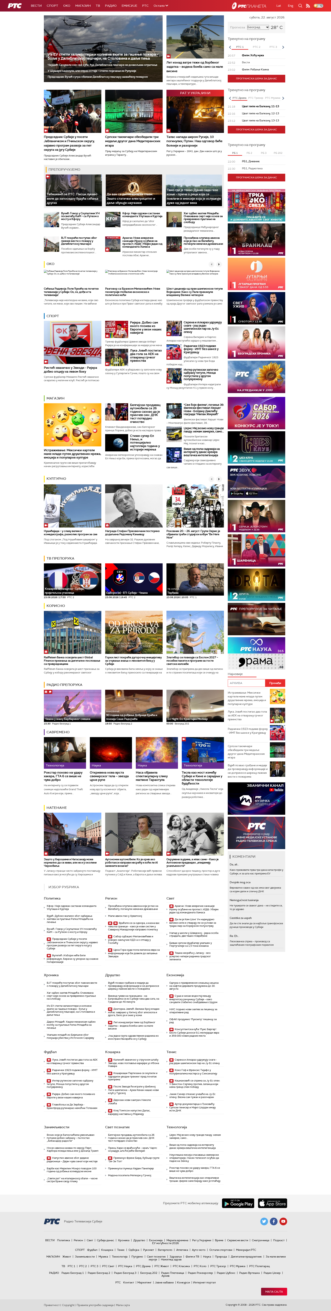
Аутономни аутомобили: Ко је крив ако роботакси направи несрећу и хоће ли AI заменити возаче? (131, 862)
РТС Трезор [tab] (255, 98)
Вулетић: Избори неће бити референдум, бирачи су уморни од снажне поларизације (72, 959)
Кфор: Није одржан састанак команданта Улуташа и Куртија (142, 215)
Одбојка (134, 1250)
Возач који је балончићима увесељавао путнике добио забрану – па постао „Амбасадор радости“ (70, 1137)
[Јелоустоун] (256, 516)
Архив (165, 1275)
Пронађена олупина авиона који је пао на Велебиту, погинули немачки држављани (203, 240)
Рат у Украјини (201, 1240)
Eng (290, 6)
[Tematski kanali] (256, 653)
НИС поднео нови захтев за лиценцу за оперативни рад (193, 1011)
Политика (52, 898)
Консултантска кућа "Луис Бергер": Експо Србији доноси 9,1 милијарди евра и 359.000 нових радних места (194, 1032)
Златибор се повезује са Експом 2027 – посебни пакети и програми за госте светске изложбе (192, 661)
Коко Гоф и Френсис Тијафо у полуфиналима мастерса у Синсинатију (193, 1071)
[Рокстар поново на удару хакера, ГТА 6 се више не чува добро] (65, 753)
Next (283, 47)
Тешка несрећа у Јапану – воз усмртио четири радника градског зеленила (190, 956)
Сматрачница (260, 1240)
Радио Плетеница (172, 1273)
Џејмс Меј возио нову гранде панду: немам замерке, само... (204, 429)
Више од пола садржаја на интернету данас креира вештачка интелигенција (202, 452)
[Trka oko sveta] (256, 205)
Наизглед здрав (171, 1259)
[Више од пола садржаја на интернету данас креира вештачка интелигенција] (174, 455)
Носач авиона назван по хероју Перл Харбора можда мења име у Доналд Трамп (72, 1149)
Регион (111, 898)
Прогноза (237, 27)
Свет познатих (117, 1127)
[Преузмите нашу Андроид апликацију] (238, 1203)
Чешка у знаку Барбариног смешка (67, 717)
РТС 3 (94, 1266)
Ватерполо (165, 1250)
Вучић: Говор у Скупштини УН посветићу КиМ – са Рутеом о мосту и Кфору (80, 216)
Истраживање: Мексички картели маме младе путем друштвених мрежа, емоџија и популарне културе (72, 453)
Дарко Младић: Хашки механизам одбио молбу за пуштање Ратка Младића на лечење (71, 1024)
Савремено (58, 732)
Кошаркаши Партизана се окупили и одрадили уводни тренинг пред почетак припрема (132, 1076)
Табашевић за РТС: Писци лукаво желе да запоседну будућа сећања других (72, 198)
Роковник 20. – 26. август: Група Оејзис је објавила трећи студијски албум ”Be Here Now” (193, 534)
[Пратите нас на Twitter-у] (264, 1221)
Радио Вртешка (249, 1273)
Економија (175, 975)
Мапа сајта (274, 1291)
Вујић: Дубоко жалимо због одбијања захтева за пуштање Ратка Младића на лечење (70, 918)
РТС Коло (200, 1266)
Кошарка (112, 1052)
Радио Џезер (272, 1273)
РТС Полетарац (259, 1266)
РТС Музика (237, 1266)
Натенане (57, 807)
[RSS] (308, 6)
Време (219, 1240)
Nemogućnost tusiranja (244, 900)
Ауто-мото (199, 1250)
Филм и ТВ (192, 1256)
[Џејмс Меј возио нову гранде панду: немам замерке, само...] (174, 434)
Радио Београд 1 (72, 1273)
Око (50, 264)
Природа (221, 1256)
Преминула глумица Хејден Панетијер (131, 1168)
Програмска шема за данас (256, 78)
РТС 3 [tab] (273, 47)
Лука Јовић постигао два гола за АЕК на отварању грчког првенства (146, 355)
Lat (278, 6)
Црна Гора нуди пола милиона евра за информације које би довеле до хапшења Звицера (134, 953)
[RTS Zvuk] (256, 482)
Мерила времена (177, 1240)
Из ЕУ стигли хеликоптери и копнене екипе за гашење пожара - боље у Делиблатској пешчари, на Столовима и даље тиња (103, 56)
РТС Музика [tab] (272, 98)
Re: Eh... (234, 936)
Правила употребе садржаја (95, 1305)
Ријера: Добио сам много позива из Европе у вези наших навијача (145, 327)
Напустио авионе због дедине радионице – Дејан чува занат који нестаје (72, 1159)
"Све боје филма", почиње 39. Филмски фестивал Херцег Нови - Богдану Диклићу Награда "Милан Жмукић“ (204, 409)
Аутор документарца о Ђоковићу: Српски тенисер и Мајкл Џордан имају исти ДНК (192, 1107)
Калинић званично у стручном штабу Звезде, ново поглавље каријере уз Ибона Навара (133, 1063)
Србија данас (105, 1240)
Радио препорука (64, 684)
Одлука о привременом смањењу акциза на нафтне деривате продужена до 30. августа (194, 985)
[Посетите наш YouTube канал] (283, 1221)
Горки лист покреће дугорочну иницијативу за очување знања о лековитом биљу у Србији (133, 661)
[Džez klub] (256, 447)
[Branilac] (256, 239)
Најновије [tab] (235, 674)
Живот (66, 1256)
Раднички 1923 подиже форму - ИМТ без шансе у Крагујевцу (201, 349)
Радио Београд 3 (125, 1273)
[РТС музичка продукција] (256, 798)
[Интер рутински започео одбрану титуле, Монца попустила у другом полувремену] (174, 376)
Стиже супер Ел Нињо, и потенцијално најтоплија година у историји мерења (145, 442)
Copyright (68, 1305)
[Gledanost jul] (256, 377)
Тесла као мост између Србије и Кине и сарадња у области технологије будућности (202, 778)
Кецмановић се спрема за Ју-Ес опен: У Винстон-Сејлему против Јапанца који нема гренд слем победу (194, 1084)
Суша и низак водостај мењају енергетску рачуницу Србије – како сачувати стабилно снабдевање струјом (193, 999)
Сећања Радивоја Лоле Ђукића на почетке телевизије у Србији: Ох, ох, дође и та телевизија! (71, 292)
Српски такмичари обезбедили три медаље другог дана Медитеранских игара (132, 141)
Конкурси (183, 1282)
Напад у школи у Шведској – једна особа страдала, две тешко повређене (193, 934)
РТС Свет (108, 1266)
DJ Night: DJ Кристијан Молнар (187, 719)
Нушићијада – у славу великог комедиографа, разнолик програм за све (70, 532)
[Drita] (256, 585)
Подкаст (279, 1240)
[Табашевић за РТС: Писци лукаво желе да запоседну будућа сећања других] (74, 190)
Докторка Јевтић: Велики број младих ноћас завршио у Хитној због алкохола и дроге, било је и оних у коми (133, 1012)
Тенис (171, 1052)
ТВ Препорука (60, 558)
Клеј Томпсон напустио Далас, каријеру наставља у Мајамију (129, 1112)
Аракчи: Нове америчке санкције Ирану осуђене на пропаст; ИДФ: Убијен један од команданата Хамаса (142, 242)
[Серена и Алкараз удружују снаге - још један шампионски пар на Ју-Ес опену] (174, 328)
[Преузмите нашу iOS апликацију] (272, 1203)
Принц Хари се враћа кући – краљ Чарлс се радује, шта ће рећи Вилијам (132, 1149)
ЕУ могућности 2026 (165, 1243)
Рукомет (148, 1250)
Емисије (129, 6)
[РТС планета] (249, 6)
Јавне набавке (164, 1282)
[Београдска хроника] (256, 342)
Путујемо (137, 1256)
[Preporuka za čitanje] (256, 619)
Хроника (51, 975)
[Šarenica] (256, 550)
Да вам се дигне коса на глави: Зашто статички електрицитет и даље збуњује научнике (131, 198)
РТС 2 (83, 1266)
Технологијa (176, 1127)
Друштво (112, 975)
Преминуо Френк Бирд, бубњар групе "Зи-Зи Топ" (133, 1159)
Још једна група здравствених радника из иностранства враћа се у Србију (133, 1037)
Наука (207, 1256)
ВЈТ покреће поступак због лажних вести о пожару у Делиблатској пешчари (79, 240)
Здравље (176, 1256)
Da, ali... (234, 864)
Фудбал (50, 1052)
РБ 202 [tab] (278, 153)
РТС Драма (143, 1266)
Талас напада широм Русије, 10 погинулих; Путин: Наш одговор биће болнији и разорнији (194, 141)
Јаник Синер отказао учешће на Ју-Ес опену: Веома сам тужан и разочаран (192, 1095)
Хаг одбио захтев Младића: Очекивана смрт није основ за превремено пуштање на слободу (203, 218)
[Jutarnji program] (256, 274)
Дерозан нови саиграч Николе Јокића (129, 1101)
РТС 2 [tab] (256, 47)
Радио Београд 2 (99, 1273)
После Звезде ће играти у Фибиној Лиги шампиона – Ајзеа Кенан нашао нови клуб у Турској (133, 1090)
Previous (230, 47)
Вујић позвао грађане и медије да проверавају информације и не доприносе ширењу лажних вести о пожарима (133, 985)
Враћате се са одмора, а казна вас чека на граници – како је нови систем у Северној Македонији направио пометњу (134, 926)
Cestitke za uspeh (241, 918)
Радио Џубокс (226, 1273)
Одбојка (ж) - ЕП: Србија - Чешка (127, 592)
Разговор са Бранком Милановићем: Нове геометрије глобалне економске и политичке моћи (132, 292)
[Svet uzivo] (256, 308)
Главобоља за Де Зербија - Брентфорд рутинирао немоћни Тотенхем (72, 1106)
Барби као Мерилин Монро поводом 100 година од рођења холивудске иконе (72, 1170)
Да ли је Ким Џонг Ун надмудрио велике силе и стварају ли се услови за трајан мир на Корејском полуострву (192, 922)
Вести (36, 6)
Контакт (128, 1282)
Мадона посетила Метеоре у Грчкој (129, 1175)
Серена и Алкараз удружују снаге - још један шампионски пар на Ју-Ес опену (203, 327)
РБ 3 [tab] (263, 153)
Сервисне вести (237, 1240)
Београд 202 (148, 1273)
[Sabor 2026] (256, 413)
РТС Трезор (218, 1266)
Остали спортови (220, 1250)
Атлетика (182, 1250)
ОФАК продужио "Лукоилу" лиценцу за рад (193, 1021)
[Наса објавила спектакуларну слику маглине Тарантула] (157, 753)
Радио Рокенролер (200, 1273)
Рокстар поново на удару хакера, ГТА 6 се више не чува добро (63, 776)
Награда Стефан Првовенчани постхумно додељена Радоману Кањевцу (132, 532)
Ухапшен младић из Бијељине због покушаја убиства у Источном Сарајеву (70, 1036)
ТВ (98, 6)
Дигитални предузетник (246, 1256)
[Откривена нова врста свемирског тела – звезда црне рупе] (111, 753)
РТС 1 (71, 1266)
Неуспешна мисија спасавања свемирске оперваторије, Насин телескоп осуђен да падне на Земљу (194, 1157)
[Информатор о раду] (256, 833)
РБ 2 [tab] (249, 153)
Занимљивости (56, 1127)
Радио (111, 6)
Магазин (83, 6)
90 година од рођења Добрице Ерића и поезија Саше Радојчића (131, 715)
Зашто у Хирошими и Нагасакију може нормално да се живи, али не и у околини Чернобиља (70, 862)
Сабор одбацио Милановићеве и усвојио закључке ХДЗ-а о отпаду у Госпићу (130, 940)
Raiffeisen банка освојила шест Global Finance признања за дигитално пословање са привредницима (72, 661)
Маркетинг (144, 1282)
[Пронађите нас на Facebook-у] (274, 1221)
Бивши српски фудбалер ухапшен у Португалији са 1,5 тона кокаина (190, 944)
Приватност (52, 1305)
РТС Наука (125, 1266)
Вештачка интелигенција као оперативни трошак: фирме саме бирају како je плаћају (194, 1179)
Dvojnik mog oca (240, 882)
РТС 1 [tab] (240, 47)
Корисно (56, 605)
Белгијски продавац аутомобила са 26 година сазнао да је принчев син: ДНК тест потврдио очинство (145, 413)
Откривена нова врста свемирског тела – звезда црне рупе (109, 776)
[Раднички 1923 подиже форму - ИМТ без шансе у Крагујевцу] (174, 352)
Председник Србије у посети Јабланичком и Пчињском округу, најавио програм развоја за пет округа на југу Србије (69, 143)
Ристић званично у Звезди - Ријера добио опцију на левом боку (70, 369)
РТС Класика (181, 1266)
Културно (56, 478)
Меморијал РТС (246, 1250)
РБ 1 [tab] (235, 153)
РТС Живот (161, 1266)
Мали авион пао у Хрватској (125, 916)
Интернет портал (204, 1282)
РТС (145, 6)
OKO (66, 6)
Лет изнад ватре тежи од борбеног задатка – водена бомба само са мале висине (194, 66)
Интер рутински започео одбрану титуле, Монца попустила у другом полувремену (201, 374)
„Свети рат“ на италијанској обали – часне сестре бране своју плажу (72, 1180)
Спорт (52, 6)
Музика (103, 1256)
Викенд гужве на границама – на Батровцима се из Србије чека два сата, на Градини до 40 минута (133, 998)
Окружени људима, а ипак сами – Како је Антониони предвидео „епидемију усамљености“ (192, 862)
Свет (170, 898)
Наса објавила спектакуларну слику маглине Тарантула (152, 776)
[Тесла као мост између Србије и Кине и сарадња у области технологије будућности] (203, 753)
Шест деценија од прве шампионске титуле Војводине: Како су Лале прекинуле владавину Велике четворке (194, 292)
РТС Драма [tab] (239, 98)
